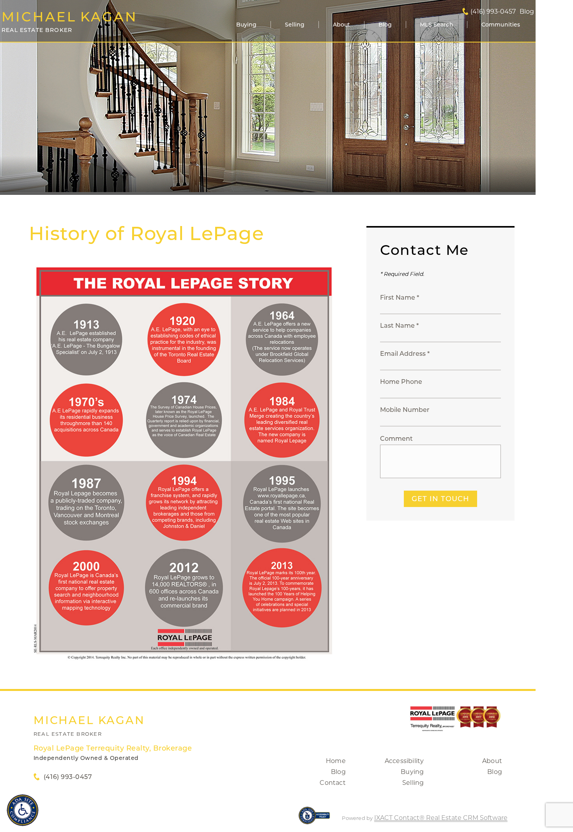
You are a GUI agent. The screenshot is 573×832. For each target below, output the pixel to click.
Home (336, 761)
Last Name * (399, 325)
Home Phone (401, 381)
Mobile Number (405, 409)
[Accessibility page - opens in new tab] (314, 819)
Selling (295, 24)
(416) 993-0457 (493, 12)
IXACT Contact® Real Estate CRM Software (441, 817)
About (341, 24)
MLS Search (436, 24)
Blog (385, 24)
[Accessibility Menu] (22, 810)
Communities (500, 24)
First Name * (399, 297)
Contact (332, 782)
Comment (396, 438)
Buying (246, 24)
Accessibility (404, 761)
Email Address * (405, 353)
